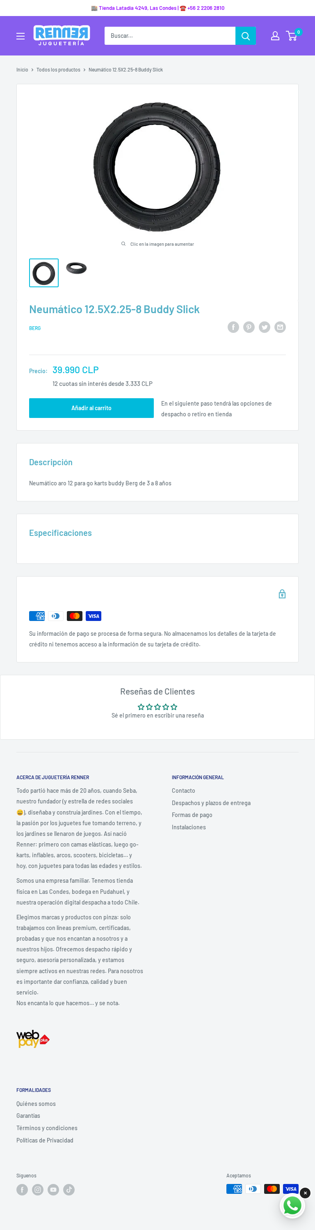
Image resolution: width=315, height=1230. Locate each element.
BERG (35, 328)
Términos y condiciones (47, 1127)
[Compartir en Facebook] (233, 326)
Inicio (22, 69)
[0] (292, 36)
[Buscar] (245, 36)
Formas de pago (192, 814)
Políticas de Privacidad (44, 1140)
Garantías (28, 1115)
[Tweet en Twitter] (264, 326)
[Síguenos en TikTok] (69, 1189)
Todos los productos (58, 69)
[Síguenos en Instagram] (37, 1189)
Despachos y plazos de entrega (211, 802)
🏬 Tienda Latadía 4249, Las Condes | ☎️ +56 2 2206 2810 (157, 8)
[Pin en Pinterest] (249, 326)
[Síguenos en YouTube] (53, 1189)
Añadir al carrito (91, 407)
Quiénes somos (36, 1103)
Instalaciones (189, 827)
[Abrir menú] (20, 36)
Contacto (183, 790)
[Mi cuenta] (275, 35)
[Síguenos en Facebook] (22, 1189)
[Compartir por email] (280, 326)
